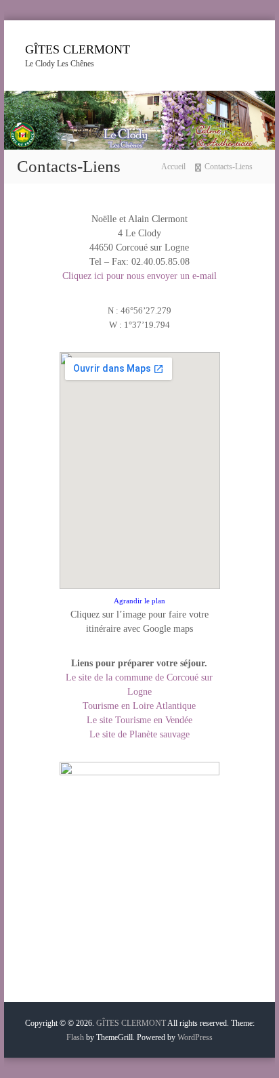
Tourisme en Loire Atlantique (139, 706)
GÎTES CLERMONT (77, 49)
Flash (75, 1037)
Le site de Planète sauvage (139, 734)
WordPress (195, 1037)
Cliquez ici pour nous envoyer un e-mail (139, 276)
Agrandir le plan (139, 601)
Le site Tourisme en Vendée (139, 720)
